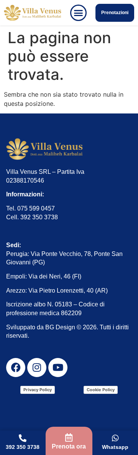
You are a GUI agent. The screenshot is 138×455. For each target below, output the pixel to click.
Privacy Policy (37, 389)
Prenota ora (69, 446)
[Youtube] (57, 367)
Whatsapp (115, 447)
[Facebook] (15, 367)
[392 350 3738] (22, 438)
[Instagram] (36, 367)
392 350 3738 (22, 447)
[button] (78, 13)
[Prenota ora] (69, 437)
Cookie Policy (101, 389)
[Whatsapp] (115, 438)
